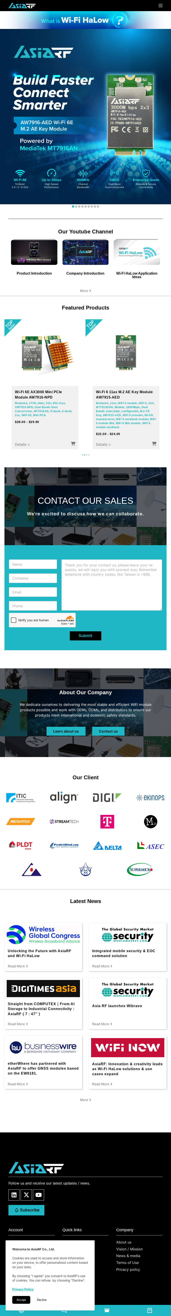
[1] (73, 206)
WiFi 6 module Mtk (120, 423)
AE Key (119, 407)
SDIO (18, 421)
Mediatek (102, 403)
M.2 (98, 407)
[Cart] (149, 1310)
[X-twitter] (26, 1195)
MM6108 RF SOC (26, 417)
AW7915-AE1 (123, 415)
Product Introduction (34, 273)
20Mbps (61, 417)
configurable (104, 415)
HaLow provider (43, 425)
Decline (42, 1300)
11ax (120, 403)
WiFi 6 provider (144, 415)
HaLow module (33, 421)
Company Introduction (85, 273)
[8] (94, 206)
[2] (76, 206)
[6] (88, 206)
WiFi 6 (150, 403)
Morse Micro (23, 413)
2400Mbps (103, 411)
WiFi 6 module (134, 403)
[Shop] (107, 1310)
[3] (79, 206)
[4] (82, 206)
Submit (85, 635)
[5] (85, 206)
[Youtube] (38, 1195)
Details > (22, 444)
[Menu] (161, 6)
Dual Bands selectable (127, 411)
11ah (51, 417)
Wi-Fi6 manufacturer (110, 419)
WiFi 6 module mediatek (124, 427)
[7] (91, 206)
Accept (21, 1300)
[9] (98, 206)
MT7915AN (132, 407)
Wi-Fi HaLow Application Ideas (136, 275)
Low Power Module (47, 429)
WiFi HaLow (55, 413)
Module (107, 407)
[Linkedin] (14, 1195)
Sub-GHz (40, 413)
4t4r (112, 403)
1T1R (43, 417)
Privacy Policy (23, 1289)
